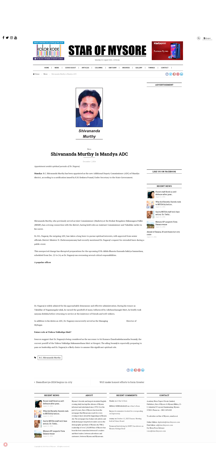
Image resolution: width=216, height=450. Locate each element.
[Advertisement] (75, 17)
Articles (85, 67)
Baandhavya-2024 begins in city (54, 382)
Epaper (208, 38)
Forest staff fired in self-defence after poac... (166, 193)
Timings (151, 67)
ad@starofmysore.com (164, 425)
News (57, 67)
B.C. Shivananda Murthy (50, 357)
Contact (164, 67)
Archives (126, 67)
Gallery (139, 67)
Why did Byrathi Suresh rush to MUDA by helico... (168, 203)
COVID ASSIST (70, 67)
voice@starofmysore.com (156, 431)
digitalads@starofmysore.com (169, 422)
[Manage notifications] (6, 444)
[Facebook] (3, 38)
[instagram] (11, 38)
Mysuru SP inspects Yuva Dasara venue (166, 223)
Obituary (112, 67)
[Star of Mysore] (101, 53)
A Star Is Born (122, 401)
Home (46, 67)
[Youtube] (15, 38)
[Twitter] (7, 38)
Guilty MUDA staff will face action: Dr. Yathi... (168, 213)
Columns (98, 67)
